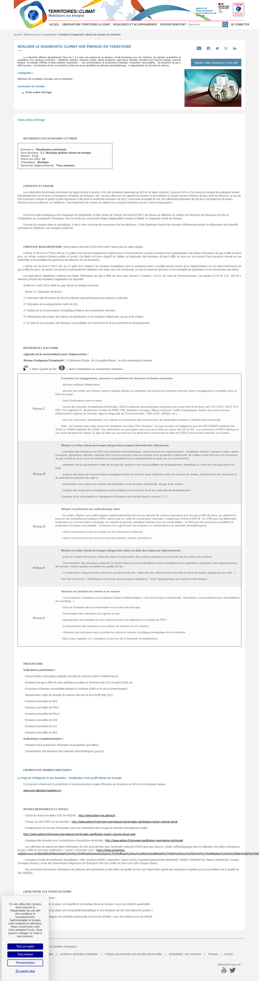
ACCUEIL (54, 24)
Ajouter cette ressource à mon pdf (216, 62)
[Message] (199, 47)
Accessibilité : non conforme (185, 954)
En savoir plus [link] (25, 971)
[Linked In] (234, 47)
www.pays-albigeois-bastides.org (42, 790)
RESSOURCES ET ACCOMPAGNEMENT (135, 24)
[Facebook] (208, 47)
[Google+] (226, 47)
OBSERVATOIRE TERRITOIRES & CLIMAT (86, 24)
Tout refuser (25, 954)
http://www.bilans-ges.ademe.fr (96, 815)
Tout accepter (25, 946)
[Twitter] (217, 47)
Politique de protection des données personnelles (133, 954)
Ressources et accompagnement (40, 34)
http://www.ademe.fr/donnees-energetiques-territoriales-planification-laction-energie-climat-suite (79, 834)
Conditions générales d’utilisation (79, 954)
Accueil (17, 34)
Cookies (228, 954)
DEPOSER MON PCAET (173, 24)
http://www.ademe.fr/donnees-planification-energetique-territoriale (144, 840)
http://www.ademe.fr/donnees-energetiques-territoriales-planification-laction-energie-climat (124, 821)
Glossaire (213, 954)
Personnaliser (25, 962)
